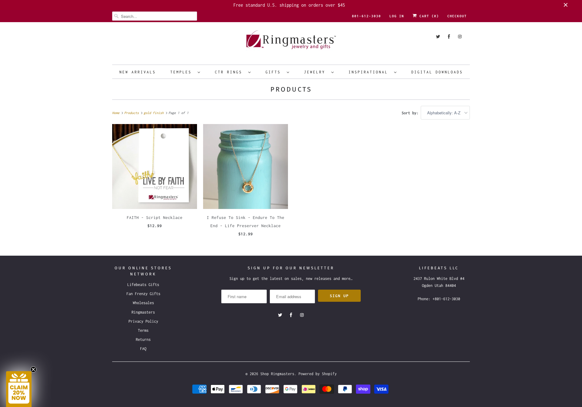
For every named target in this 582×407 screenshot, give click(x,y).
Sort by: (411, 113)
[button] (19, 389)
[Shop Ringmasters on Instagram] (460, 36)
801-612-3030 (366, 16)
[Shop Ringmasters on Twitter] (438, 36)
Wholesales (143, 303)
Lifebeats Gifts (143, 284)
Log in (397, 16)
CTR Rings (230, 72)
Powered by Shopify (318, 374)
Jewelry (316, 72)
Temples (182, 72)
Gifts (275, 72)
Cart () (428, 16)
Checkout (457, 16)
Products (291, 89)
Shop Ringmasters (277, 374)
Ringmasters (143, 312)
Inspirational (370, 72)
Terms (143, 330)
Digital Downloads (437, 72)
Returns (143, 339)
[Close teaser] (33, 369)
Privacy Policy (143, 321)
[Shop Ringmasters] (291, 43)
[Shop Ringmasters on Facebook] (449, 36)
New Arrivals (137, 72)
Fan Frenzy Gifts (143, 293)
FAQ (143, 348)
